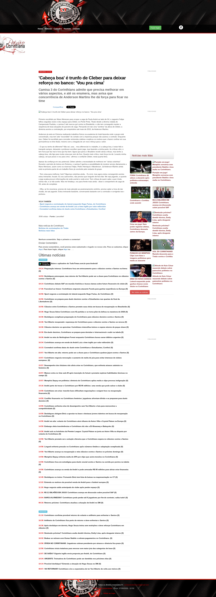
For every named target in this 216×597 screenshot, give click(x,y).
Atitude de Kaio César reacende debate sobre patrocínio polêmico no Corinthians (162, 280)
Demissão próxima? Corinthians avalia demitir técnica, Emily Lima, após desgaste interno (161, 231)
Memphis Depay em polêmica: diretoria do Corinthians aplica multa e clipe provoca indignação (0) (83, 381)
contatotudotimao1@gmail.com (136, 585)
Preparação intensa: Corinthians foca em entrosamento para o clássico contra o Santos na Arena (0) (83, 270)
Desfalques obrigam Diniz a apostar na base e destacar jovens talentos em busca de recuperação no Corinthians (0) (83, 415)
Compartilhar (58, 107)
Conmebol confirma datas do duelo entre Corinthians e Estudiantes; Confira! (73, 209)
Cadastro (58, 29)
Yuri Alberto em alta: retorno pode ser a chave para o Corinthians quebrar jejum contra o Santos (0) (84, 353)
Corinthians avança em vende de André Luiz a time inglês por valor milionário (73, 206)
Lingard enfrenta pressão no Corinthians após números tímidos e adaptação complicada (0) (81, 447)
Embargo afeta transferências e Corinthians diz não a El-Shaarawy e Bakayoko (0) (76, 426)
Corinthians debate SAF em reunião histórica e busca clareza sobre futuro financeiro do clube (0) (83, 284)
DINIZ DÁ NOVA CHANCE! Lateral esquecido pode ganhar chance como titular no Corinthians (140, 282)
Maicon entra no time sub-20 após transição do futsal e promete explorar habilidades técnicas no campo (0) (83, 374)
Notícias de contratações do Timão (53, 228)
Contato (76, 29)
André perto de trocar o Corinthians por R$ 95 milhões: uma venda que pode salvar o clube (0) (82, 386)
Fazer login (155, 28)
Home (40, 29)
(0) (76, 294)
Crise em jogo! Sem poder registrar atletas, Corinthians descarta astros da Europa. (139, 228)
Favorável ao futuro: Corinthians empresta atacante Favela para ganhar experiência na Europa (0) (83, 289)
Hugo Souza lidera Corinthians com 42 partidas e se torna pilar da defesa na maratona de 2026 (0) (83, 312)
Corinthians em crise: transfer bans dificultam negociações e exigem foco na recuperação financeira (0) (80, 392)
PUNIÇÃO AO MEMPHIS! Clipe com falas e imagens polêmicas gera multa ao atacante (140, 257)
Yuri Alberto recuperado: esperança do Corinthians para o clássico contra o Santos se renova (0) (83, 322)
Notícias (48, 29)
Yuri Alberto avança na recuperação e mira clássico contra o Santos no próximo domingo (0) (81, 452)
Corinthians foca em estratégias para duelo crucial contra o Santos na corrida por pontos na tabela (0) (84, 463)
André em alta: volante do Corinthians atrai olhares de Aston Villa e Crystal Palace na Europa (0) (82, 421)
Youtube (67, 29)
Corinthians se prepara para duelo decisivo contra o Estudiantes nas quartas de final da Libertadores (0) (79, 300)
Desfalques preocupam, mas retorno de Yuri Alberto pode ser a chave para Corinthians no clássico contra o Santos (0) (84, 277)
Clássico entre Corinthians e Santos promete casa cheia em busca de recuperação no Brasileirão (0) (84, 307)
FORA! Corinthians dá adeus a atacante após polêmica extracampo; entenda (139, 179)
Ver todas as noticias (140, 292)
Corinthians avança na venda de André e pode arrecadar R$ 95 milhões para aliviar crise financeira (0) (83, 471)
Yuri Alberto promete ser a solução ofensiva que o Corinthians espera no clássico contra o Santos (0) (83, 440)
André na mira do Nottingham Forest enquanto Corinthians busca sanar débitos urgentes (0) (81, 337)
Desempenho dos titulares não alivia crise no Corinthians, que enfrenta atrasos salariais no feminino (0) (81, 366)
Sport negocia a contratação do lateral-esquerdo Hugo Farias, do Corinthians (73, 204)
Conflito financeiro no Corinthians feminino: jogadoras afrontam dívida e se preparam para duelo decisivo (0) (83, 399)
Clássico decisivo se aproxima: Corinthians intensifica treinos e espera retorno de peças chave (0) (84, 327)
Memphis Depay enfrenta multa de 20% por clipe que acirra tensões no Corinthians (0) (78, 457)
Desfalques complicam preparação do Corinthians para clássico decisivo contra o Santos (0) (81, 317)
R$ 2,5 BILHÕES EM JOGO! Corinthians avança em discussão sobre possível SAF (161, 203)
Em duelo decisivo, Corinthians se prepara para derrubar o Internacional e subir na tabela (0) (81, 332)
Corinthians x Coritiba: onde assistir (139, 201)
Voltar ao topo (108, 593)
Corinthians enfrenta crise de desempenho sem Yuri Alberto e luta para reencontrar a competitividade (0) (78, 407)
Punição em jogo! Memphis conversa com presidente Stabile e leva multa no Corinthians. (163, 176)
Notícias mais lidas (47, 231)
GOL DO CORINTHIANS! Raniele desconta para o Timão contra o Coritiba (162, 253)
